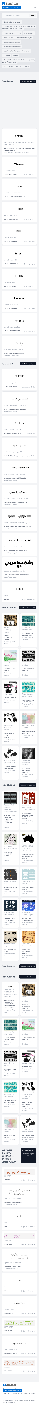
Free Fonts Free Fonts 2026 (11, 7)
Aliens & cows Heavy (11, 308)
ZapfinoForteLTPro (10, 1353)
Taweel (6, 599)
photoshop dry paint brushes (27, 634)
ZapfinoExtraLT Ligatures (13, 1202)
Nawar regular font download (15, 551)
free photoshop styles (24, 38)
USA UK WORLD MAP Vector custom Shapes (28, 856)
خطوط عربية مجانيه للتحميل (12, 22)
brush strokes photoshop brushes (9, 735)
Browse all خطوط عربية (28, 364)
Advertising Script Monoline (14, 353)
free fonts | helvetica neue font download (17, 1393)
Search (33, 15)
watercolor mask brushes (10, 670)
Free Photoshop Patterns (12, 46)
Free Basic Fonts (29, 174)
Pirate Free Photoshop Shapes (26, 951)
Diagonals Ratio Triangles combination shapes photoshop (9, 819)
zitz (5, 1291)
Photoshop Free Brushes (12, 33)
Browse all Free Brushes (27, 608)
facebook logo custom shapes (9, 919)
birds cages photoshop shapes (8, 854)
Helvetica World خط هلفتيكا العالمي (15, 478)
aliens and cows (10, 286)
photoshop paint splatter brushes (10, 767)
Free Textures (28, 33)
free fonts (6, 1389)
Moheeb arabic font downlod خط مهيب (17, 526)
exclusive (7, 55)
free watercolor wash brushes (28, 701)
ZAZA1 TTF (7, 1180)
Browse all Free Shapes (28, 785)
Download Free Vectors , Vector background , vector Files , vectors (18, 61)
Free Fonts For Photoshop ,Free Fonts (16, 51)
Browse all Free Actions (28, 966)
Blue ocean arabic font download (16, 575)
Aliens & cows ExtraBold (13, 331)
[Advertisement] (19, 107)
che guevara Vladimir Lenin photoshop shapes (27, 816)
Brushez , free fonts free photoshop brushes (21, 1400)
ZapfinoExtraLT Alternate (13, 1266)
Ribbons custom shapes (28, 888)
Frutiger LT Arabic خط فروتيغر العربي (15, 502)
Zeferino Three (9, 1313)
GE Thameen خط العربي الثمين (13, 456)
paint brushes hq (10, 698)
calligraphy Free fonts (11, 355)
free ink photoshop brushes (8, 637)
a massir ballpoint (10, 387)
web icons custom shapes (10, 888)
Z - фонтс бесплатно (28, 1180)
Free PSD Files (8, 38)
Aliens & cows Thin (10, 241)
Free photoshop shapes (12, 42)
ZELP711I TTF (8, 1331)
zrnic (6, 1226)
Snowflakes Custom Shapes (27, 919)
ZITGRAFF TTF (8, 1371)
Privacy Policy (15, 1389)
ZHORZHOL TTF (8, 1244)
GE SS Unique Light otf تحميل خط (15, 409)
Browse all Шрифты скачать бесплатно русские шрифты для (28, 1152)
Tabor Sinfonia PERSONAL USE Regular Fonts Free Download (19, 149)
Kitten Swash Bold (10, 174)
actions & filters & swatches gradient (16, 66)
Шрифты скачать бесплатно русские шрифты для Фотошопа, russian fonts (19, 28)
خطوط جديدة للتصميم (28, 387)
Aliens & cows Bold (11, 264)
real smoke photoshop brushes (26, 770)
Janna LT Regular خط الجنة (12, 433)
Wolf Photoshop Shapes (10, 950)
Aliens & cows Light (11, 219)
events (15, 55)
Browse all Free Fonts (28, 81)
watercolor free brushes (28, 670)
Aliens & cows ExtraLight (13, 197)
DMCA (33, 1393)
